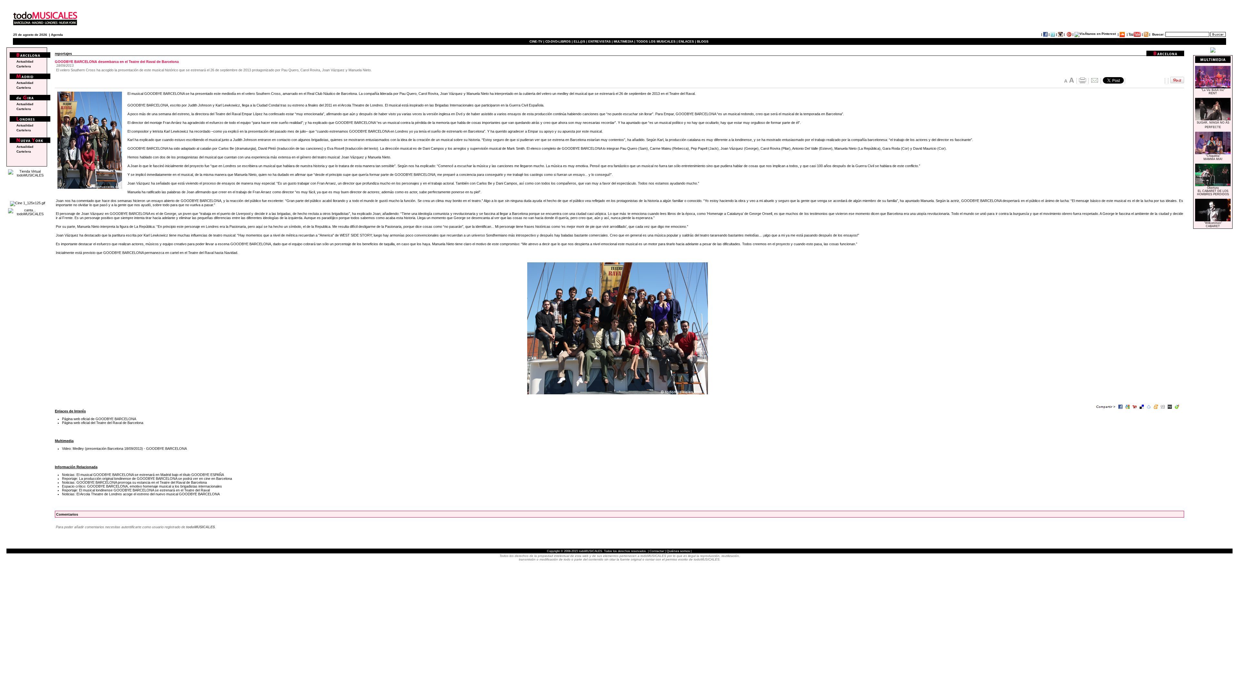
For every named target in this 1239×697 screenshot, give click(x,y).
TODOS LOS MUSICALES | (657, 41)
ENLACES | (687, 41)
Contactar (657, 551)
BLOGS (703, 41)
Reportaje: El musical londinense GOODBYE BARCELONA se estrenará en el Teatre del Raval (136, 490)
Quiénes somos (678, 551)
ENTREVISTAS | (600, 41)
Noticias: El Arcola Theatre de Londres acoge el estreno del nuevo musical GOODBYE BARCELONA (141, 494)
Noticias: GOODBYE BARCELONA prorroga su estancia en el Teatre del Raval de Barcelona (134, 482)
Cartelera (23, 66)
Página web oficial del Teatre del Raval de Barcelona (102, 423)
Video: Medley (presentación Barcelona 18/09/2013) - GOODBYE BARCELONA (124, 448)
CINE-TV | (537, 41)
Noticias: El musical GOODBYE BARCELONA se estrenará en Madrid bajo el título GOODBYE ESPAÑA (143, 475)
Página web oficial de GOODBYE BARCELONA (99, 419)
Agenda (57, 34)
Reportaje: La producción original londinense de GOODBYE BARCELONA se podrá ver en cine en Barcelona (147, 478)
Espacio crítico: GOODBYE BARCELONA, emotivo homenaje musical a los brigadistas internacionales (142, 486)
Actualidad (24, 61)
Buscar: (1158, 34)
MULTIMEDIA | (624, 41)
